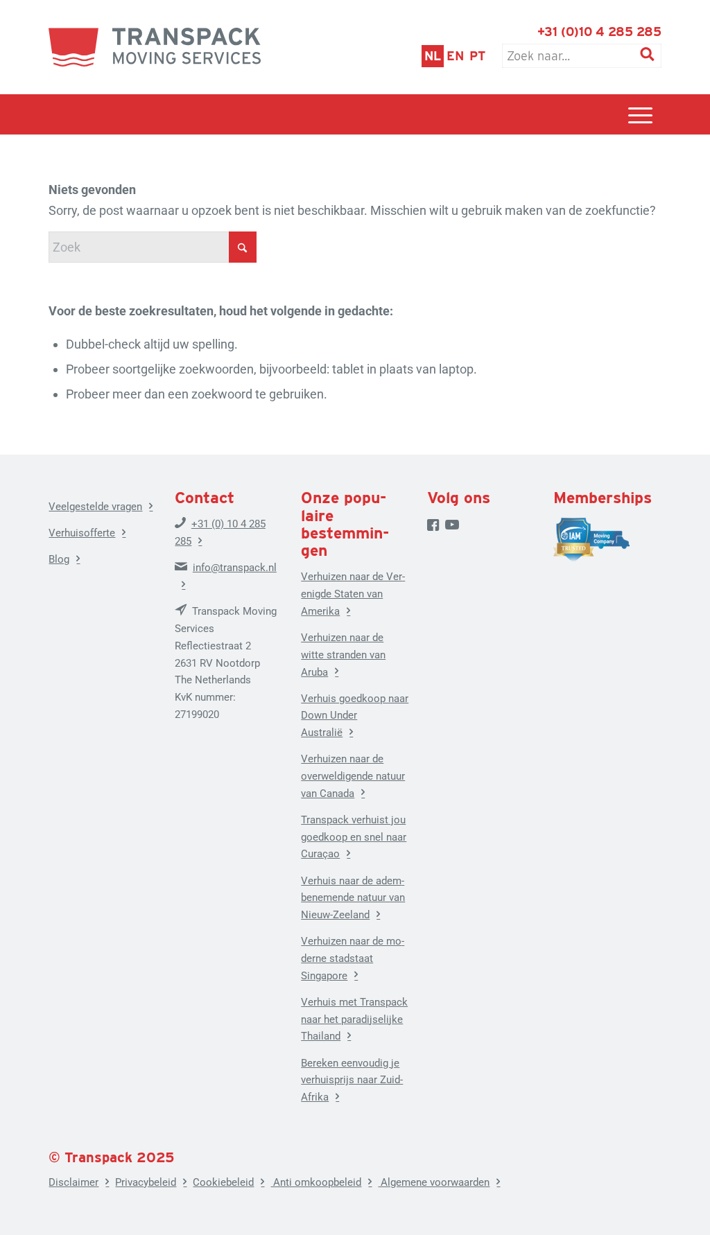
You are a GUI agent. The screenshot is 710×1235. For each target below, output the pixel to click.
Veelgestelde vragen (95, 506)
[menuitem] (640, 114)
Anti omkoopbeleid (315, 1182)
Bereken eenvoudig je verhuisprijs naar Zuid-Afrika (352, 1080)
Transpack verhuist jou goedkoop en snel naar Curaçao (353, 837)
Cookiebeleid (223, 1182)
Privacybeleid (145, 1182)
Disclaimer (73, 1182)
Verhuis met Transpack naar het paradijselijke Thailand (354, 1019)
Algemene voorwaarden (434, 1182)
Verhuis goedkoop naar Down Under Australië (354, 715)
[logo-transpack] (155, 47)
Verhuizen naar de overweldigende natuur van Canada (353, 776)
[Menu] (640, 114)
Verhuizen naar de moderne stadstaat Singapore (352, 958)
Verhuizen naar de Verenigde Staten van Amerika (353, 594)
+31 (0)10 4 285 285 (599, 31)
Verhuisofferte (82, 533)
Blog (59, 559)
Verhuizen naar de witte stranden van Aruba (343, 654)
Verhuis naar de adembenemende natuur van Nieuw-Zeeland (353, 898)
